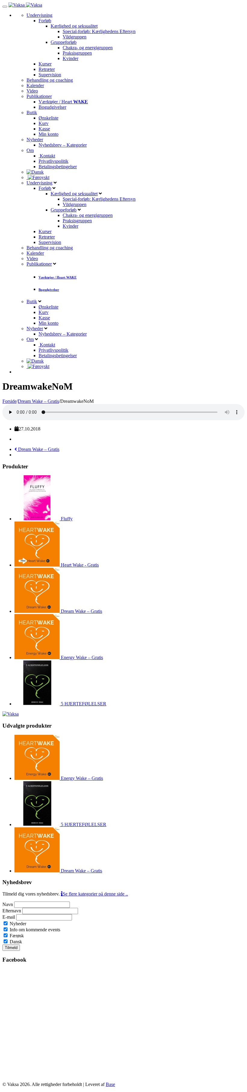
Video (32, 90)
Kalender (35, 85)
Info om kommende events (34, 929)
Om (30, 150)
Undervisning (39, 15)
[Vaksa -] (25, 5)
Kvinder (70, 58)
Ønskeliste (48, 117)
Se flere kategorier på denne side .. (95, 893)
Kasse (44, 128)
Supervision (50, 74)
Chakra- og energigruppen (88, 47)
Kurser (45, 63)
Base (110, 1084)
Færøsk (16, 935)
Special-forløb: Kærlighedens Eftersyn (99, 31)
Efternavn (11, 910)
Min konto (48, 134)
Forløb (45, 20)
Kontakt (47, 155)
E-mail (8, 917)
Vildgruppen (74, 36)
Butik (32, 112)
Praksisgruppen (77, 53)
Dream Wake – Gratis (38, 449)
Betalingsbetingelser (58, 166)
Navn (7, 904)
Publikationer (39, 96)
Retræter (47, 69)
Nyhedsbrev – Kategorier (63, 145)
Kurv (43, 123)
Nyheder (35, 139)
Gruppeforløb (64, 42)
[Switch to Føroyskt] (38, 177)
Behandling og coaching (50, 80)
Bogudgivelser (52, 107)
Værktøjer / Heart (63, 101)
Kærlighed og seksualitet (74, 26)
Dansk (15, 941)
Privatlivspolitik (53, 161)
